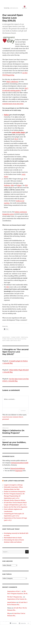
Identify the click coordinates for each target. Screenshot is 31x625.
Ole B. (16, 139)
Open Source (10, 338)
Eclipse (19, 185)
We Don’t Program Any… (15, 597)
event (3, 340)
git (22, 179)
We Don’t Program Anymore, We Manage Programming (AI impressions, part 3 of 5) (14, 496)
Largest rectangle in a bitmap (13, 485)
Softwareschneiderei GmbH (19, 463)
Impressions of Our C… (14, 591)
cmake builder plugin (18, 132)
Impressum (18, 470)
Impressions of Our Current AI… (17, 599)
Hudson (6, 115)
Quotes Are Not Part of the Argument (15, 507)
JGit (7, 287)
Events (26, 337)
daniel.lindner (6, 337)
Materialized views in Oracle (13, 537)
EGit (26, 185)
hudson (8, 340)
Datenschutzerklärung (17, 468)
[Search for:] (13, 552)
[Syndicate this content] (2, 481)
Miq (8, 613)
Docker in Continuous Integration (14, 491)
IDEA (12, 185)
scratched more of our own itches (12, 103)
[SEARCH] (27, 551)
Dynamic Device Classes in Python (14, 500)
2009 (22, 337)
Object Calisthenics (12, 81)
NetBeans (7, 185)
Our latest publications (14, 481)
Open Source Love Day (20, 338)
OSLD (19, 340)
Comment (23, 410)
